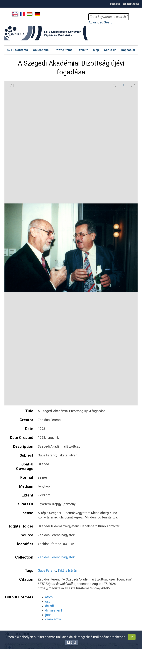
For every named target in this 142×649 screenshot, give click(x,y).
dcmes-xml (53, 610)
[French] (22, 14)
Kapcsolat (128, 50)
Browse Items (63, 50)
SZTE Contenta (17, 50)
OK (131, 637)
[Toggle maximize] (133, 85)
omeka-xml (53, 619)
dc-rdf (49, 606)
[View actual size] (114, 85)
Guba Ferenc (47, 570)
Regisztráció (131, 3)
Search (132, 16)
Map (96, 50)
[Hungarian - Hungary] (30, 14)
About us (110, 50)
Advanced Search (101, 22)
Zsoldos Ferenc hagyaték (56, 557)
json (48, 615)
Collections (41, 50)
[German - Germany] (37, 14)
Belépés (115, 3)
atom (49, 597)
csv (47, 601)
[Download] (123, 85)
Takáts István (67, 570)
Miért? (71, 642)
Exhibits (82, 50)
